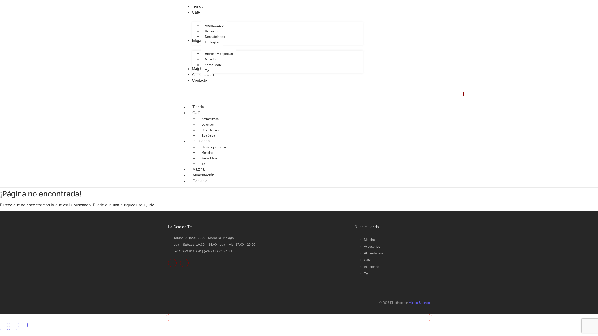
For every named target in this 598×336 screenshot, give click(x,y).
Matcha (198, 169)
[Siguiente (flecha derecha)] (13, 331)
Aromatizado (210, 119)
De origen (208, 124)
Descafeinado (211, 130)
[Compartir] (22, 325)
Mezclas (207, 152)
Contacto (199, 181)
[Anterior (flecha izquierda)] (4, 331)
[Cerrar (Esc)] (31, 325)
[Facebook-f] (172, 263)
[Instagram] (184, 263)
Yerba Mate (209, 158)
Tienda (198, 107)
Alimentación (203, 175)
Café (196, 113)
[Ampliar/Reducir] (4, 325)
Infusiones (201, 141)
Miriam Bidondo (419, 302)
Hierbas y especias (215, 147)
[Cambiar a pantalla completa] (13, 325)
